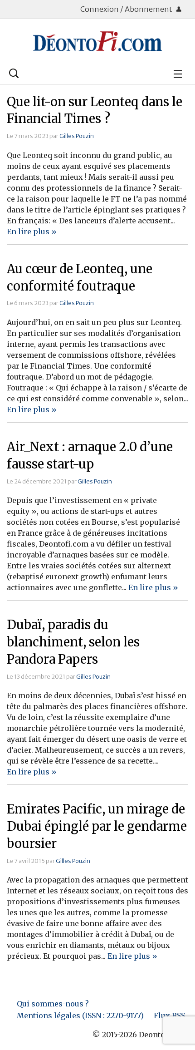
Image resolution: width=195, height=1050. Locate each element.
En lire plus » (32, 231)
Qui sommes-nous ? (53, 1003)
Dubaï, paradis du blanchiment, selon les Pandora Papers (73, 642)
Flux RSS (169, 1015)
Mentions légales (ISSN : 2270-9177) (80, 1015)
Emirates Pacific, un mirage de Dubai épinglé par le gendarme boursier (97, 826)
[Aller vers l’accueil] (97, 41)
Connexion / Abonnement (127, 9)
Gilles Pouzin (76, 135)
